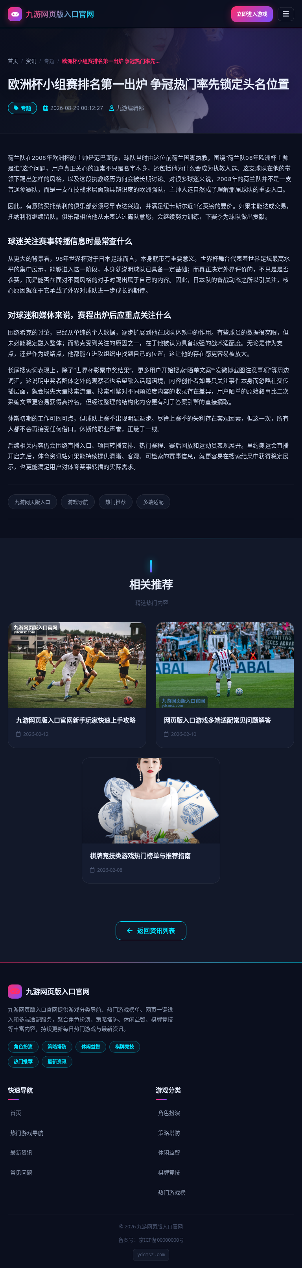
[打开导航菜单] (286, 14)
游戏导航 (78, 501)
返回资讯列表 (156, 930)
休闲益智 (169, 1152)
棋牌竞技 (169, 1172)
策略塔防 (169, 1132)
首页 (13, 60)
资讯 (31, 60)
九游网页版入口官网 (58, 991)
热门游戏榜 (172, 1192)
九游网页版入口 (32, 501)
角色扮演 (169, 1112)
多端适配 (153, 501)
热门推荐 (115, 501)
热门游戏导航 (26, 1132)
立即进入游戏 (252, 13)
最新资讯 (21, 1152)
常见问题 (21, 1172)
